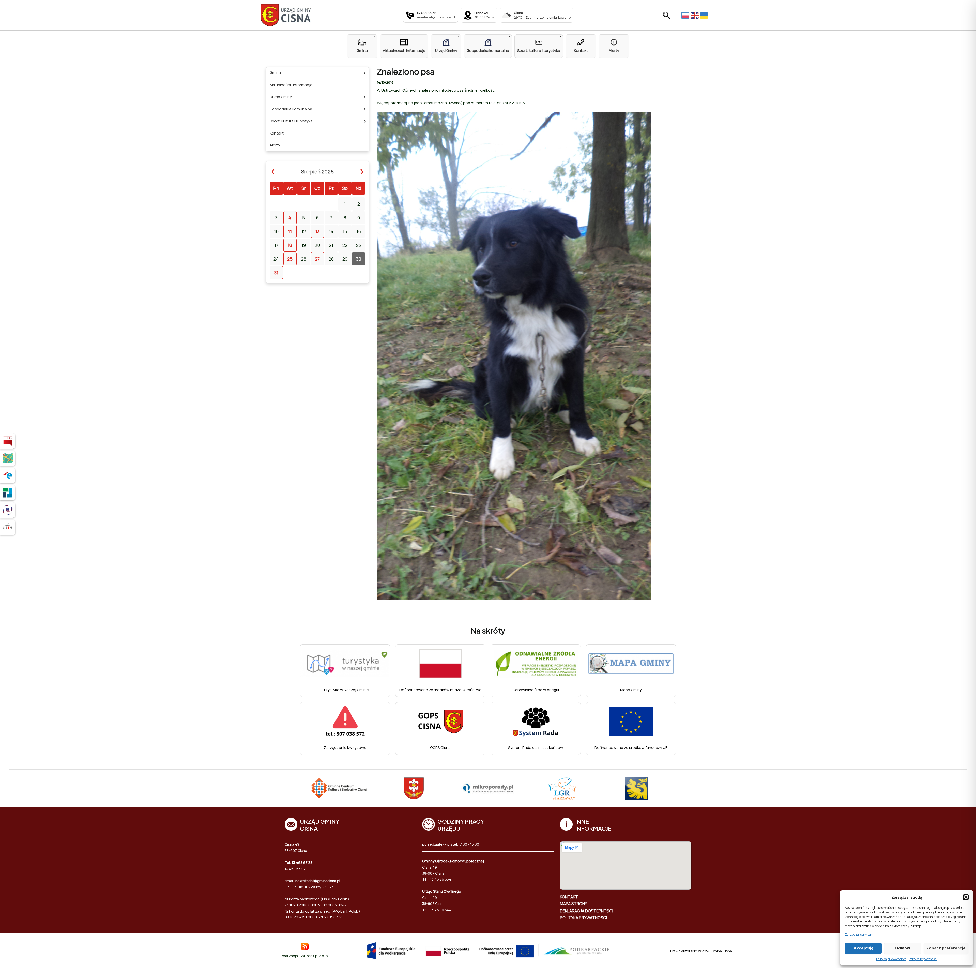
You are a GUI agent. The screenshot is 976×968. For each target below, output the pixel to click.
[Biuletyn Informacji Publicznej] (7, 441)
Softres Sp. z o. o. (314, 955)
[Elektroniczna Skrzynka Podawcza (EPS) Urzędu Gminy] (7, 475)
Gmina (275, 72)
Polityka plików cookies (891, 959)
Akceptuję (863, 948)
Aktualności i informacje (291, 84)
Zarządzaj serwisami (859, 934)
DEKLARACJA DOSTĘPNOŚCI (586, 911)
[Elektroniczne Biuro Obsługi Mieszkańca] (7, 510)
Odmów (902, 948)
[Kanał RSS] (305, 946)
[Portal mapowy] (7, 458)
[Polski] (686, 15)
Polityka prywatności (923, 959)
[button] (965, 897)
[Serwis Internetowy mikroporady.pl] (414, 788)
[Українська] (704, 15)
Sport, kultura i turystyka (291, 121)
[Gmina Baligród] (339, 788)
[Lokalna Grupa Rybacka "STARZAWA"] (488, 788)
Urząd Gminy (281, 96)
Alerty (275, 145)
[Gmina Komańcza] (636, 788)
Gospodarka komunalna (291, 109)
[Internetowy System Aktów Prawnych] (7, 527)
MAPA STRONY (573, 903)
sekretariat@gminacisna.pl (317, 880)
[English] (695, 15)
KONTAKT (569, 897)
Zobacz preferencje (946, 948)
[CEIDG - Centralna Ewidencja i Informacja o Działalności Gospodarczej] (7, 492)
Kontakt (277, 133)
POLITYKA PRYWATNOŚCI (583, 917)
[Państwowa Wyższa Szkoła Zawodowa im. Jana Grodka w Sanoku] (562, 788)
